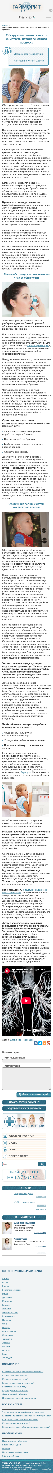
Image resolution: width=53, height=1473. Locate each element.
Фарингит (6, 1347)
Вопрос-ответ (18, 1156)
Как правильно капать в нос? (16, 1423)
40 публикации (40, 1233)
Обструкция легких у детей (29, 61)
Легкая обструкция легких (28, 54)
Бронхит (6, 1286)
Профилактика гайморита (14, 1441)
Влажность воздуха (11, 1445)
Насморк (6, 1320)
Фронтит (6, 1350)
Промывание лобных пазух (15, 1452)
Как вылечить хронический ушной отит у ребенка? (26, 1416)
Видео (13, 1143)
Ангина (5, 1279)
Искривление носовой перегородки (19, 1398)
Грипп (5, 1294)
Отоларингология (21, 1136)
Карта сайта (46, 1469)
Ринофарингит (9, 1331)
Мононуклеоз (8, 1316)
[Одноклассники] (44, 1043)
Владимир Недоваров (22, 1040)
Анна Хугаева (20, 1239)
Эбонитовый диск (10, 1456)
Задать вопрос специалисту (24, 1109)
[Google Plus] (48, 1043)
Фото (12, 1149)
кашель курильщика (38, 345)
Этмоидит (7, 1358)
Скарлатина (7, 1335)
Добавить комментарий (34, 1094)
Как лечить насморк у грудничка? (18, 1383)
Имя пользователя (14, 1058)
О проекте (34, 1469)
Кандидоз (7, 1301)
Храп (4, 1354)
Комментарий (12, 1066)
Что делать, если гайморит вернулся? (20, 1420)
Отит (4, 1324)
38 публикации (40, 1246)
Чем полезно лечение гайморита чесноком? (23, 1412)
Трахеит (6, 1343)
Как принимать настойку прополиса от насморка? (26, 1427)
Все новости (41, 1209)
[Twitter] (40, 1043)
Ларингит (6, 1309)
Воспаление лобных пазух (14, 1387)
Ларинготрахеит (10, 1313)
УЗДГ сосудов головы (24, 1202)
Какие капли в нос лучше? (14, 1376)
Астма (5, 1282)
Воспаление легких (11, 1290)
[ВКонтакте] (36, 1043)
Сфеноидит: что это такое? (15, 1391)
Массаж (6, 1449)
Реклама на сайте (20, 1469)
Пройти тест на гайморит (24, 1102)
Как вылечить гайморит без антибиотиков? (22, 1372)
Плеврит (6, 1328)
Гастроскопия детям (23, 1194)
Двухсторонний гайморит (14, 1394)
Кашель (6, 1305)
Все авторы (41, 1253)
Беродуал (25, 772)
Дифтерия (7, 1298)
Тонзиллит (7, 1339)
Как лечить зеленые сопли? (15, 1379)
